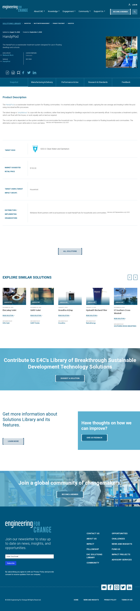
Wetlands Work (8, 55)
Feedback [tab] (126, 82)
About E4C (38, 11)
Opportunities (120, 533)
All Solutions (70, 251)
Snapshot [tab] (14, 82)
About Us (92, 539)
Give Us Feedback (94, 438)
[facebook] (23, 72)
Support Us (98, 11)
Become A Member (120, 12)
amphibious (22, 113)
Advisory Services (122, 560)
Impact (90, 544)
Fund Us (116, 549)
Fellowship (93, 549)
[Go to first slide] (135, 277)
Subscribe (10, 563)
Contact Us (93, 533)
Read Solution (8, 318)
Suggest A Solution (70, 378)
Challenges (118, 539)
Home (76, 600)
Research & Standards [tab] (98, 82)
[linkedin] (34, 72)
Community (84, 11)
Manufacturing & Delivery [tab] (42, 82)
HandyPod (10, 105)
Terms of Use (127, 600)
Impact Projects (121, 554)
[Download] (7, 72)
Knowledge (53, 11)
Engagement (68, 11)
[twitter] (29, 72)
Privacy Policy (110, 600)
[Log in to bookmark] (18, 72)
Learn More (13, 441)
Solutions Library (12, 23)
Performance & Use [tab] (69, 82)
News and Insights (122, 544)
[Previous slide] (130, 277)
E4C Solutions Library (94, 556)
